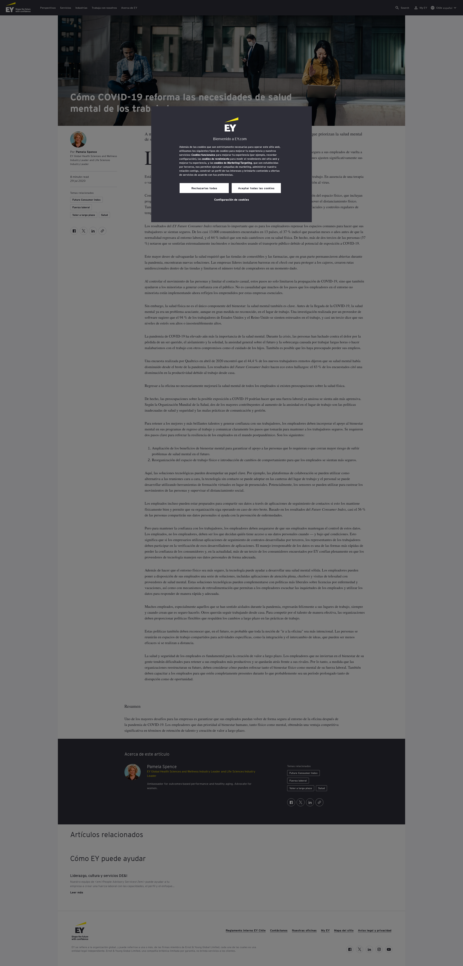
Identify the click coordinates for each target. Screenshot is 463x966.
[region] (231, 164)
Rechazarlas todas (204, 188)
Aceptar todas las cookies (256, 188)
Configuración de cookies (231, 199)
